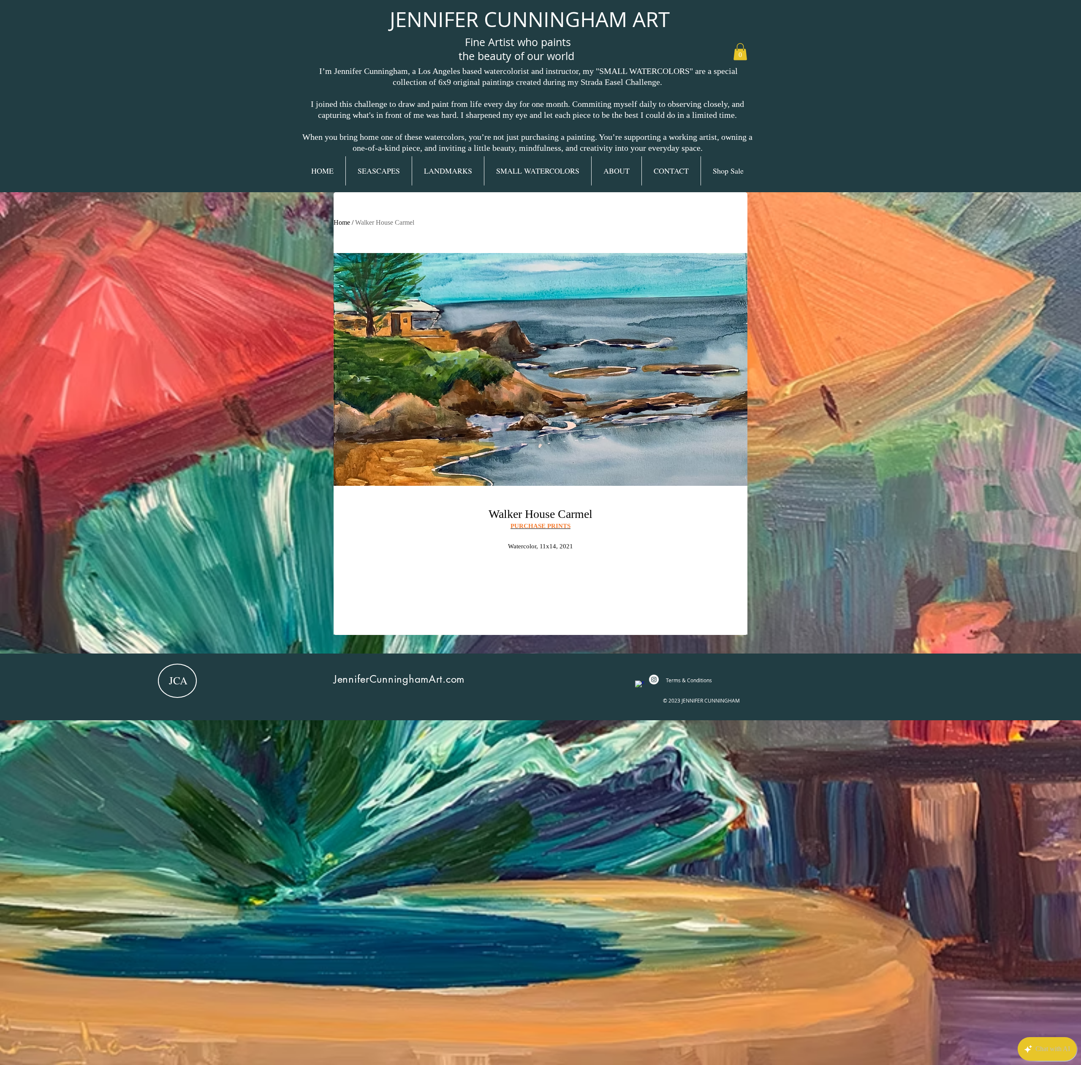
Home (342, 222)
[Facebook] (640, 685)
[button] (740, 51)
